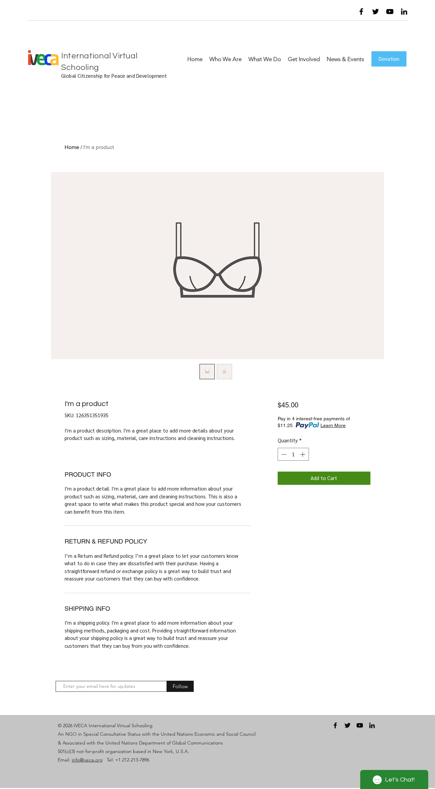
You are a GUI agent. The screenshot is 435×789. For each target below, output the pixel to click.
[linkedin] (404, 11)
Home (72, 147)
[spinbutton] (293, 454)
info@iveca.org (87, 760)
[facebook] (361, 11)
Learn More (333, 425)
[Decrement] (283, 454)
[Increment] (303, 454)
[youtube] (389, 11)
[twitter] (375, 11)
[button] (332, 13)
